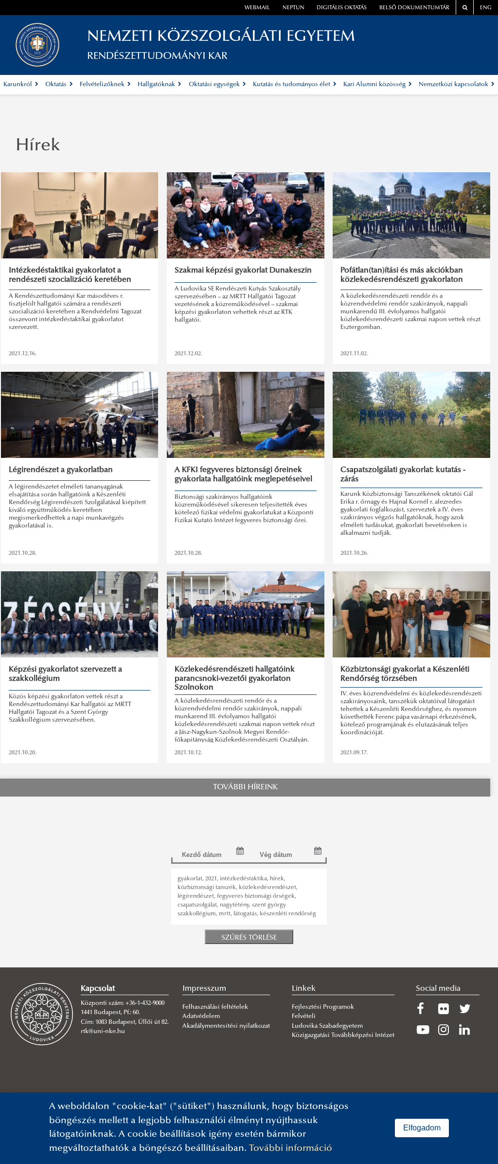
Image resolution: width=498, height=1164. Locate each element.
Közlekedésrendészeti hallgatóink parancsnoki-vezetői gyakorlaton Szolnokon (235, 678)
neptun (293, 8)
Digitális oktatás (342, 8)
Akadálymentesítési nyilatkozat (226, 1026)
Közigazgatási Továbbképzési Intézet (343, 1035)
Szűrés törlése (249, 938)
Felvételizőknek (103, 85)
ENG (486, 8)
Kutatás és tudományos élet (292, 85)
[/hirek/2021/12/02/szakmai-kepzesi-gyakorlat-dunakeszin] (245, 215)
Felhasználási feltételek (215, 1007)
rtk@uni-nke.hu (103, 1032)
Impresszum (204, 989)
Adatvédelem (201, 1016)
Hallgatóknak (157, 85)
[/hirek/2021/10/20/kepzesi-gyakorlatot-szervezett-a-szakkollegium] (80, 614)
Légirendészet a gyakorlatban (61, 470)
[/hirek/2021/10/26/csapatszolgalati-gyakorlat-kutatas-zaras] (411, 415)
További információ (290, 1148)
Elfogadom (422, 1128)
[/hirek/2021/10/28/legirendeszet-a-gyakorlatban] (80, 415)
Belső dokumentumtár (414, 8)
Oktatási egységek (215, 85)
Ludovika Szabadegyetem (327, 1026)
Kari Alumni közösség (375, 85)
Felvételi (304, 1016)
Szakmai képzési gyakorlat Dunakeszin (243, 270)
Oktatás (56, 85)
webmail (257, 8)
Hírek (38, 146)
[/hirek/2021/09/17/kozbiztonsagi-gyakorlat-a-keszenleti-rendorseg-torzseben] (411, 614)
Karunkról (18, 85)
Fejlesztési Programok (323, 1007)
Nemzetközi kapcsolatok (454, 85)
